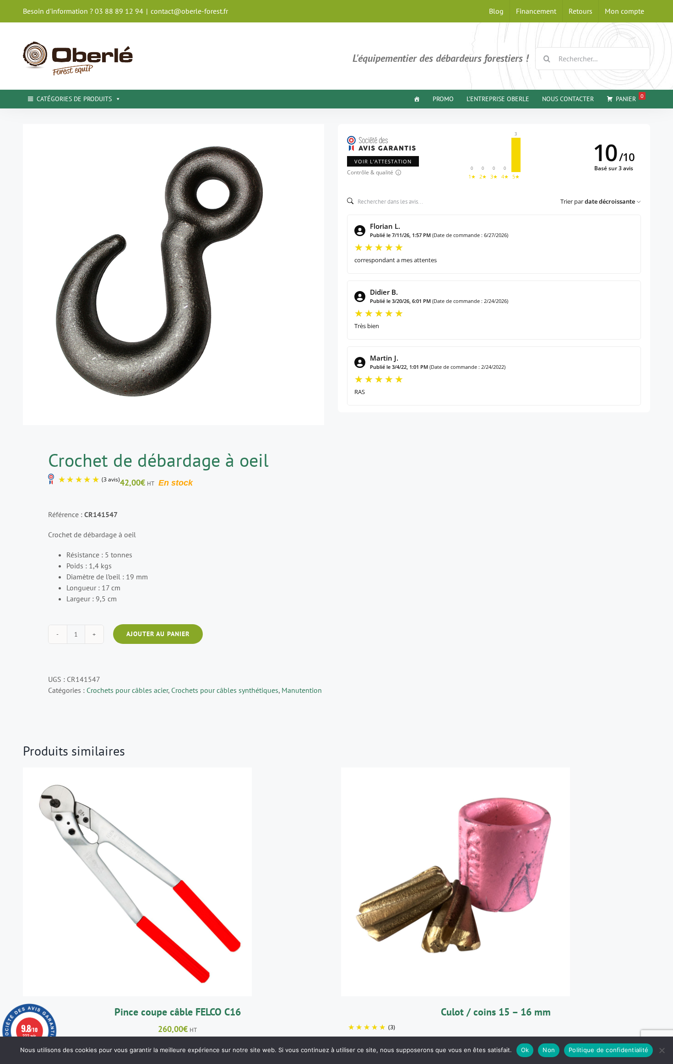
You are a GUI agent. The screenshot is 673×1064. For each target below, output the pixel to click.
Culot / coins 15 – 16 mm (496, 1011)
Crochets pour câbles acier (127, 690)
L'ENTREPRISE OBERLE (498, 99)
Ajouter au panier (158, 634)
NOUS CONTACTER (568, 99)
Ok (525, 1049)
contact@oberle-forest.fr (189, 11)
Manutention (302, 690)
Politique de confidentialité (608, 1049)
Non (549, 1049)
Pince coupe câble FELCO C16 (177, 1011)
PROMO (443, 99)
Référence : (65, 514)
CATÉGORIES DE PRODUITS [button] (74, 99)
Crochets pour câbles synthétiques (224, 690)
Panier (630, 97)
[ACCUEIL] (416, 99)
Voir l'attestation (383, 161)
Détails (181, 883)
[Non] (661, 1050)
